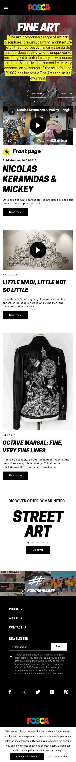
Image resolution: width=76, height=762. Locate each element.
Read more (15, 212)
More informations (57, 756)
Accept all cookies (26, 756)
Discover (38, 549)
